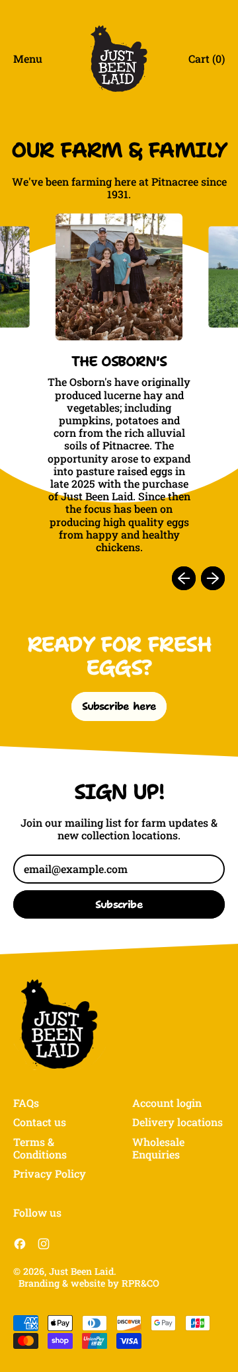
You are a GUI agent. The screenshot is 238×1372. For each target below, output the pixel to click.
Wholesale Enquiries (158, 1148)
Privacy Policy (49, 1173)
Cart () (206, 61)
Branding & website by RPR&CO (89, 1283)
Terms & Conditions (40, 1148)
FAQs (26, 1103)
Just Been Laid (81, 1271)
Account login (167, 1103)
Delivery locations (177, 1122)
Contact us (39, 1122)
